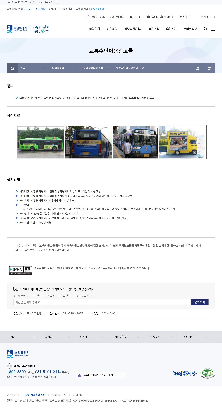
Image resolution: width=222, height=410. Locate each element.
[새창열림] (20, 271)
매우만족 (23, 295)
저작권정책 (13, 394)
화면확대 (188, 17)
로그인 (138, 16)
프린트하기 (209, 68)
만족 (38, 295)
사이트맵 (213, 29)
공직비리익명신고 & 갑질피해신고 (100, 375)
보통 (52, 295)
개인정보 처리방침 (35, 394)
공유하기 (197, 68)
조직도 (29, 9)
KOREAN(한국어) (160, 16)
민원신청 (40, 9)
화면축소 (192, 17)
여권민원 (67, 9)
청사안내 (77, 394)
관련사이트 (206, 16)
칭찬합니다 (54, 9)
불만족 (67, 295)
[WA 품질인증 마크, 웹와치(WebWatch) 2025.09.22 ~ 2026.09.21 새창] (207, 373)
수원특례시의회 (15, 9)
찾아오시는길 (59, 394)
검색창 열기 (205, 29)
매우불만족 (85, 295)
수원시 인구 (90, 9)
